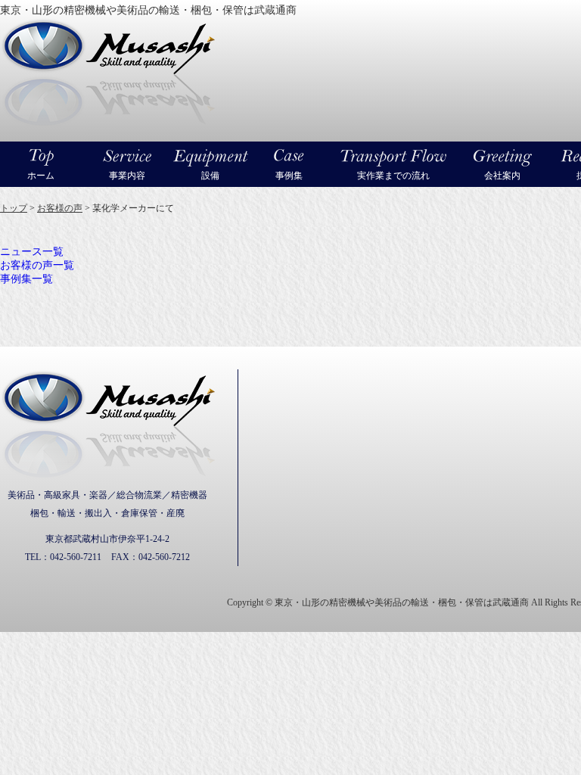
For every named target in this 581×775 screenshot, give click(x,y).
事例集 (289, 175)
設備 (210, 175)
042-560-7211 (75, 557)
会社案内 (502, 175)
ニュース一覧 (32, 251)
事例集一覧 (26, 279)
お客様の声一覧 (37, 265)
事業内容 (127, 175)
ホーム (40, 175)
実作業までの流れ (393, 175)
